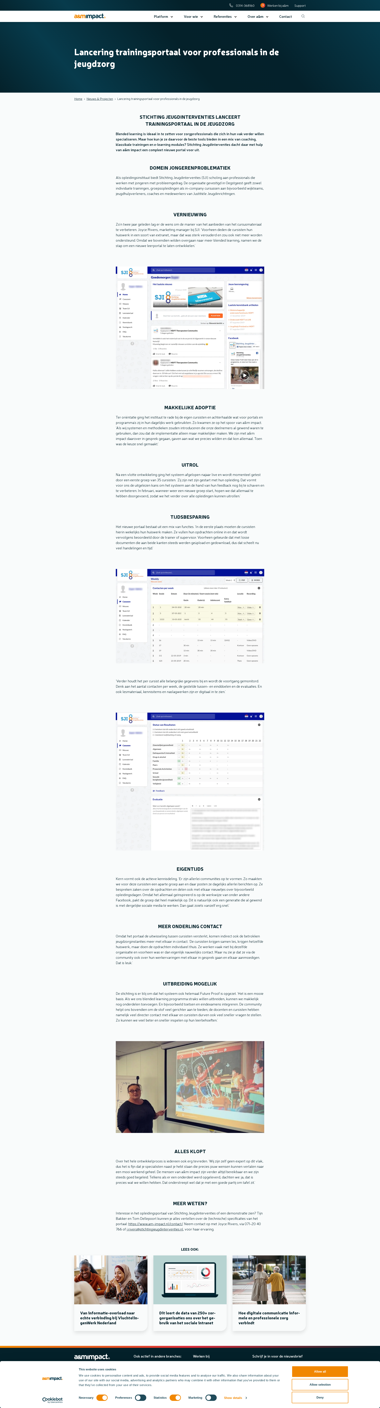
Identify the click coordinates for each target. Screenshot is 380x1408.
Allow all (320, 1371)
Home (78, 98)
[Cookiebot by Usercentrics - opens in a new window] (52, 1400)
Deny (320, 1397)
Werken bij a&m (278, 5)
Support (300, 5)
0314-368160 (245, 5)
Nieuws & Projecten (99, 98)
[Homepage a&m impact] (97, 16)
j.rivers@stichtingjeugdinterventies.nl (155, 1229)
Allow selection (320, 1384)
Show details (233, 1397)
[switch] (140, 1398)
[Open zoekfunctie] (302, 16)
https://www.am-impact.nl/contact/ (155, 1223)
